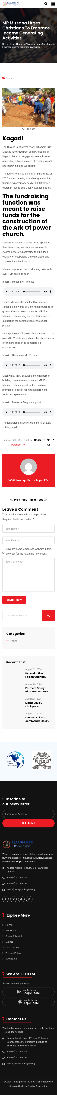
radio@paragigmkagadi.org (21, 889)
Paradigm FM (18, 444)
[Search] (46, 4)
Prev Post (20, 499)
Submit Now (14, 599)
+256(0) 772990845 (17, 877)
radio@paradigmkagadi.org (21, 1063)
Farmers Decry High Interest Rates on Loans (37, 689)
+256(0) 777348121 (17, 883)
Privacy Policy (13, 953)
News (9, 78)
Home (9, 924)
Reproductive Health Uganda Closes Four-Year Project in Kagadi (36, 675)
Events (9, 941)
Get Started (28, 823)
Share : (38, 442)
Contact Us (12, 947)
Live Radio (11, 958)
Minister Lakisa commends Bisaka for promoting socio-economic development (37, 719)
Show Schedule (14, 936)
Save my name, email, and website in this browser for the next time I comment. (28, 551)
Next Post (36, 499)
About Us (11, 930)
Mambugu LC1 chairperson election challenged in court (37, 704)
